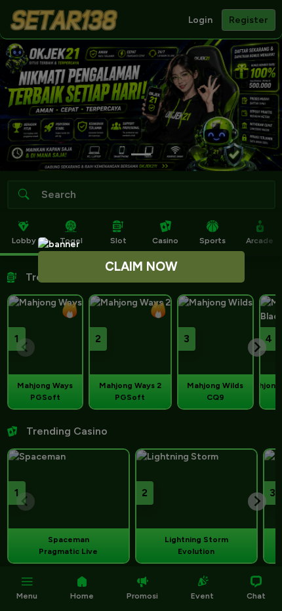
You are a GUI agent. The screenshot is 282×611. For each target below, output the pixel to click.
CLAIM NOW (141, 266)
